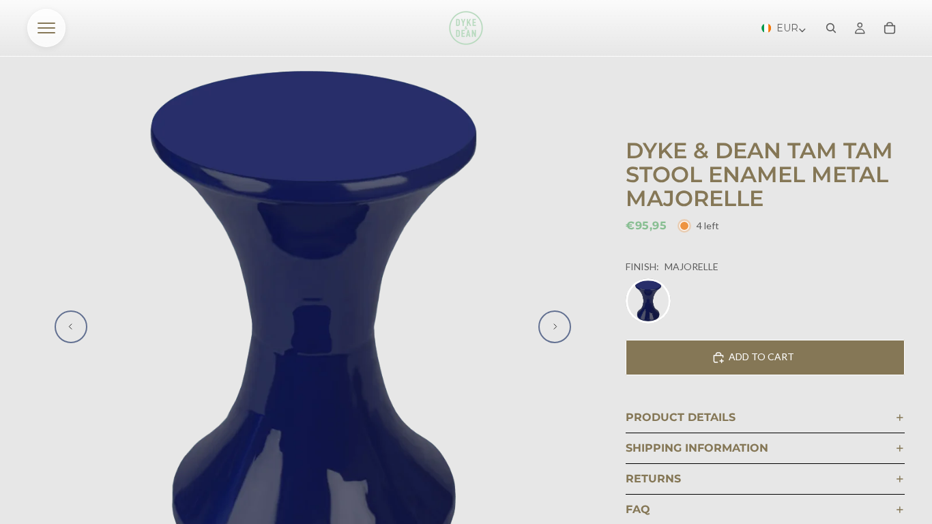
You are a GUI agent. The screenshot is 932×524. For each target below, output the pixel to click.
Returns (653, 478)
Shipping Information (697, 447)
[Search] (831, 28)
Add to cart (761, 356)
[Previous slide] (71, 326)
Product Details (681, 417)
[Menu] (46, 28)
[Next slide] (554, 326)
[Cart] (890, 28)
